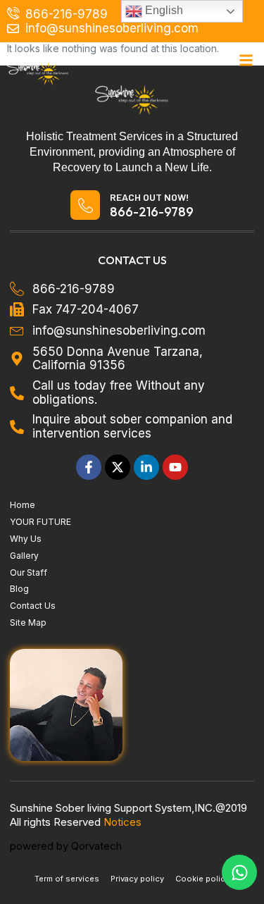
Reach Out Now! (149, 197)
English (162, 10)
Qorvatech (96, 846)
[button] (246, 60)
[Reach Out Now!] (85, 205)
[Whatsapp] (239, 872)
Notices (122, 822)
